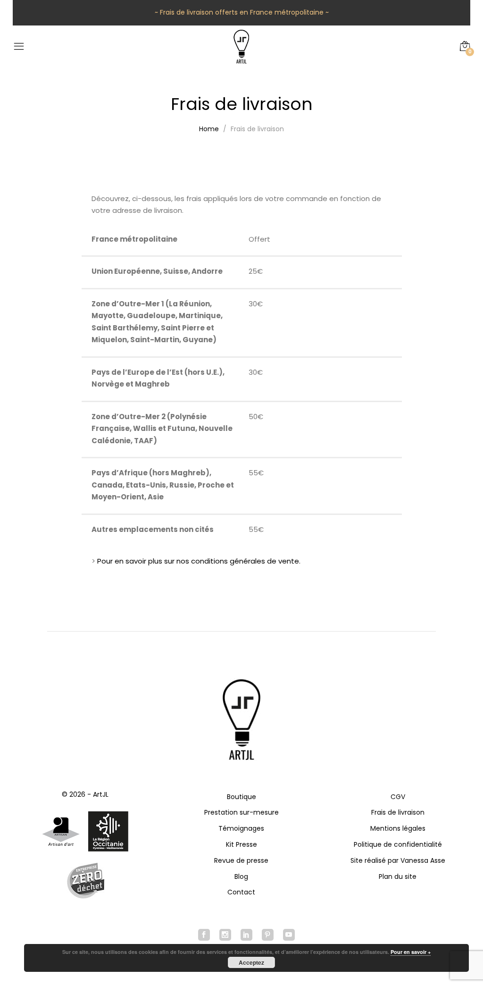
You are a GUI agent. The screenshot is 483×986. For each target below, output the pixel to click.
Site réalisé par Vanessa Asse (397, 860)
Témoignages (241, 828)
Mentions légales (397, 828)
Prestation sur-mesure (241, 812)
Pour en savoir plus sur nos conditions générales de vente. (198, 561)
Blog (241, 876)
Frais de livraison (398, 812)
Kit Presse (241, 844)
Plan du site (397, 876)
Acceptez (251, 962)
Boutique (241, 796)
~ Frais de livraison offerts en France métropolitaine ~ (242, 12)
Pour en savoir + (411, 951)
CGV (398, 796)
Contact (241, 892)
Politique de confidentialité (398, 844)
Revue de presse (241, 860)
